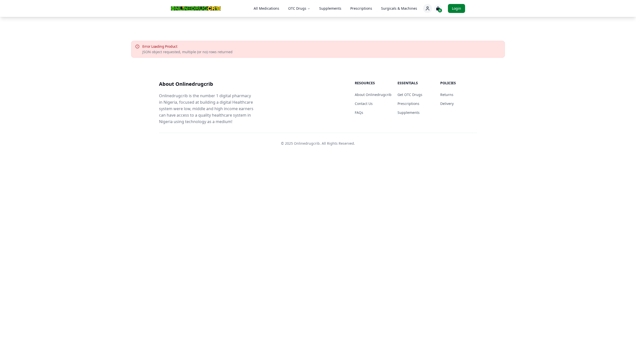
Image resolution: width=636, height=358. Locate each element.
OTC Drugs (297, 8)
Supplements (330, 8)
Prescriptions (361, 8)
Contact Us (364, 103)
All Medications (266, 8)
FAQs (359, 112)
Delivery (447, 103)
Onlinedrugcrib (307, 143)
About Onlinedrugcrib (373, 94)
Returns (446, 94)
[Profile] (427, 8)
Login (456, 8)
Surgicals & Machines (399, 8)
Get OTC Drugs (410, 94)
